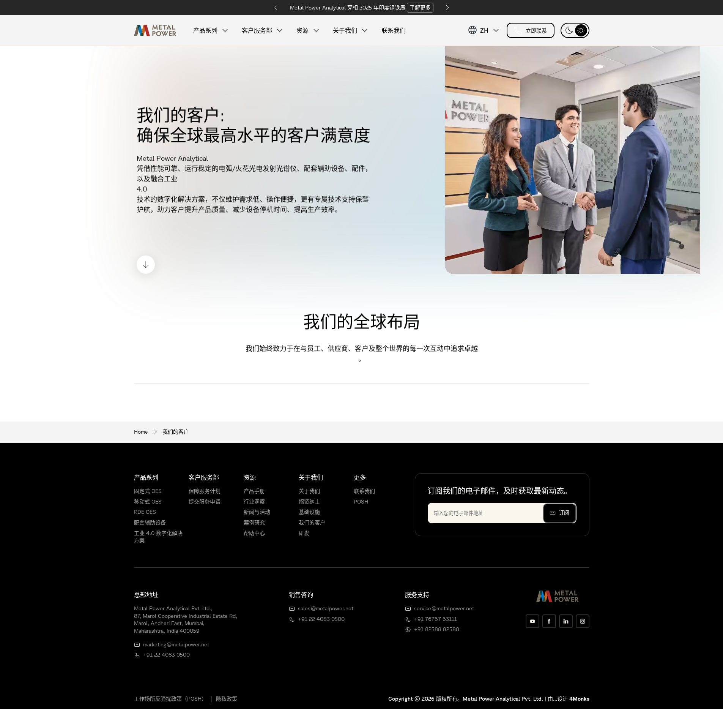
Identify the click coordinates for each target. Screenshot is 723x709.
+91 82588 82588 (436, 629)
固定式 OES (148, 491)
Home (141, 432)
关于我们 (309, 491)
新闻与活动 (257, 512)
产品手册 (254, 491)
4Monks (579, 699)
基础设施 (309, 512)
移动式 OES (148, 502)
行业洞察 (254, 502)
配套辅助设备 (150, 523)
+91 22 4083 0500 (166, 655)
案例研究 (254, 523)
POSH (361, 502)
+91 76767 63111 (435, 619)
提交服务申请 (205, 502)
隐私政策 (226, 699)
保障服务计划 (205, 491)
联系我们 (393, 30)
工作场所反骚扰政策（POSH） (170, 699)
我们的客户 (312, 523)
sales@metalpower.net (325, 608)
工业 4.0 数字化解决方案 (158, 537)
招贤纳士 (309, 502)
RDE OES (145, 512)
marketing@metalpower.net (176, 644)
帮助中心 (254, 533)
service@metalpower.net (444, 608)
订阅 (564, 513)
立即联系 (536, 31)
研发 (304, 533)
